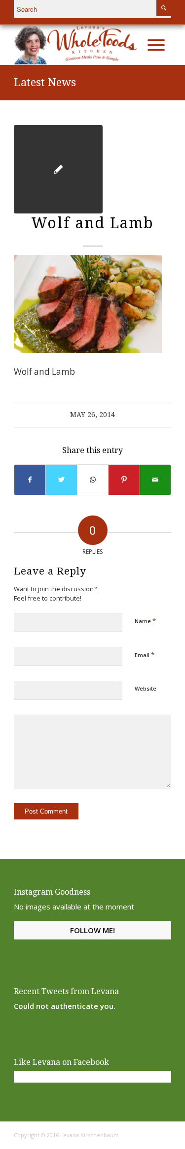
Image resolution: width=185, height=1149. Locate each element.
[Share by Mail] (155, 479)
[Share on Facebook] (29, 479)
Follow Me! (92, 930)
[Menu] (156, 44)
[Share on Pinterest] (124, 479)
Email (144, 654)
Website (145, 688)
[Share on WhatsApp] (92, 479)
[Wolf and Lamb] (58, 169)
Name (145, 620)
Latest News (45, 82)
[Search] (135, 44)
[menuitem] (135, 44)
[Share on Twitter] (61, 479)
